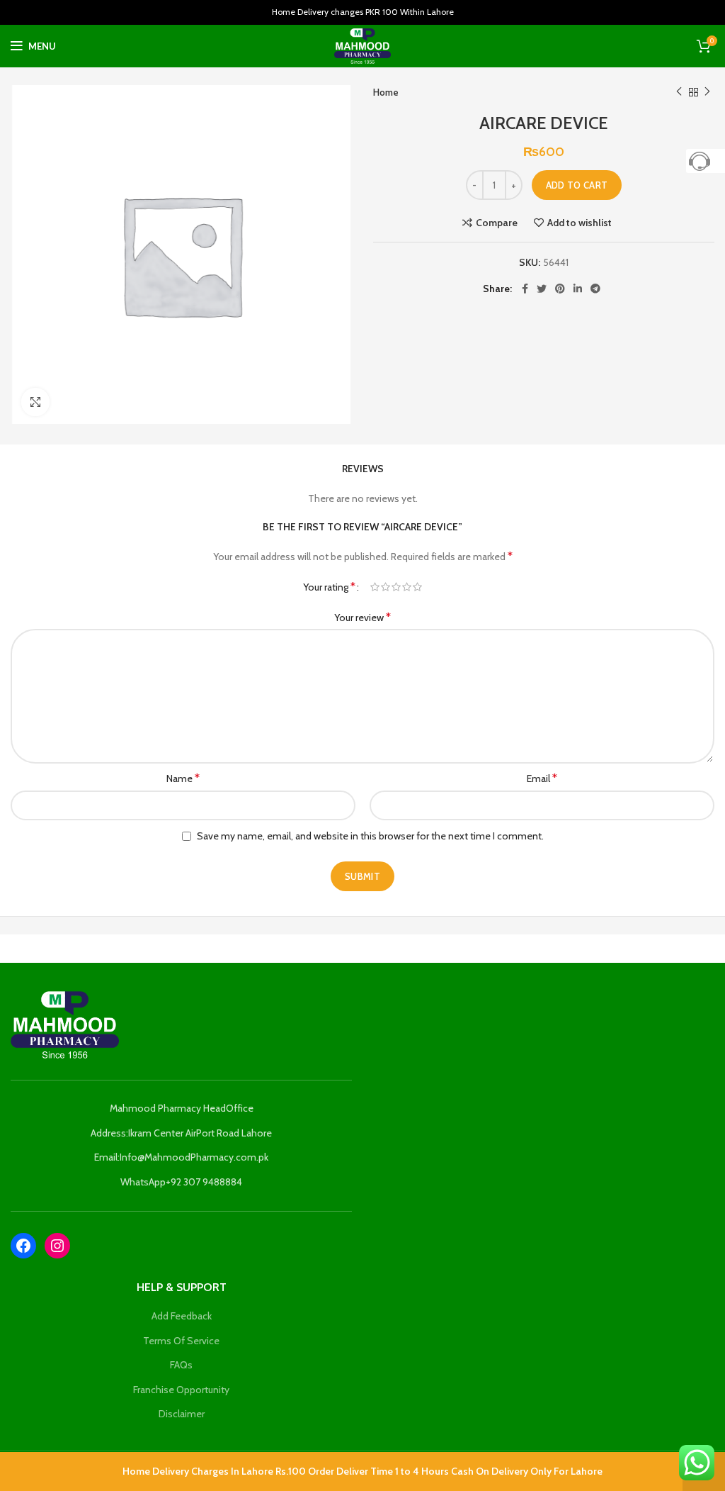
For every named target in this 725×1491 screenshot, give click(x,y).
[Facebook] (23, 1245)
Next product (707, 92)
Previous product (679, 92)
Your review (362, 617)
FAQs (181, 1364)
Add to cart (576, 185)
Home (386, 92)
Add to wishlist (579, 223)
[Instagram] (57, 1245)
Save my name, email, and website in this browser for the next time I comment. (370, 836)
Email (542, 778)
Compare (497, 223)
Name (183, 778)
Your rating (329, 586)
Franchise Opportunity (181, 1389)
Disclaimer (182, 1413)
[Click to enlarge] (35, 402)
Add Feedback (182, 1315)
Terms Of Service (181, 1340)
